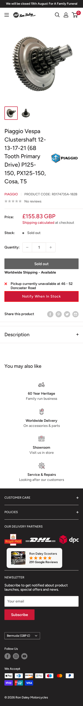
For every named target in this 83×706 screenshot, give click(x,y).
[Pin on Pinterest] (59, 314)
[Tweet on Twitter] (67, 314)
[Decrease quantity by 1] (27, 247)
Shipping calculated (38, 222)
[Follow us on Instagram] (16, 656)
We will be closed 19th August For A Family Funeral (41, 4)
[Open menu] (6, 15)
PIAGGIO (11, 194)
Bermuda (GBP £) (18, 635)
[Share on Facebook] (50, 314)
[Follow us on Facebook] (7, 656)
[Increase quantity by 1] (50, 247)
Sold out (41, 264)
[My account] (66, 14)
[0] (75, 15)
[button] (41, 296)
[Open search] (57, 14)
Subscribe (19, 614)
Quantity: (12, 247)
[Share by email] (75, 314)
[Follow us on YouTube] (24, 656)
